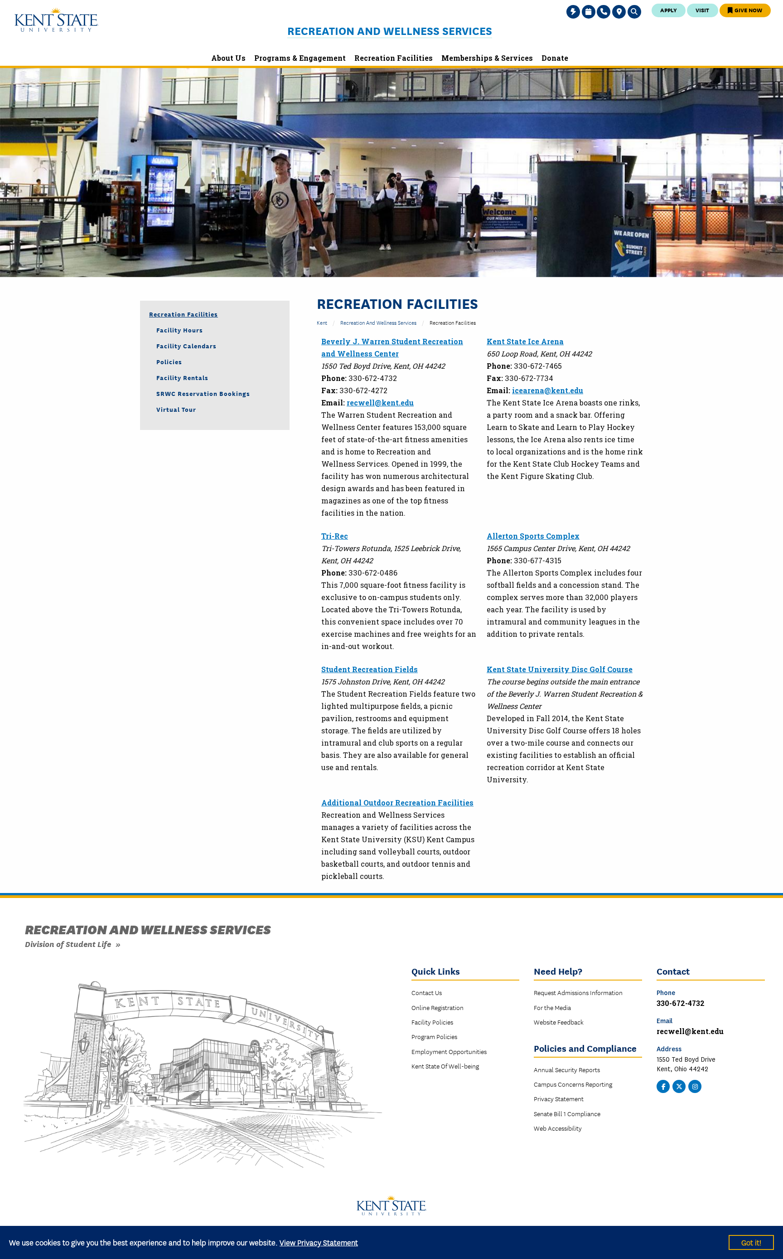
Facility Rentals (182, 377)
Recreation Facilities (183, 314)
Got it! (751, 1242)
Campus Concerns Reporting (573, 1084)
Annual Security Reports (567, 1069)
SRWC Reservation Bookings (203, 393)
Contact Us (426, 992)
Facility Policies (432, 1022)
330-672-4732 (681, 1003)
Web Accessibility (558, 1128)
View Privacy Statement (319, 1242)
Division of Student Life (68, 943)
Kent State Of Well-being (445, 1066)
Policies (169, 361)
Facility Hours (179, 330)
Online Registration (437, 1007)
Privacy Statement (559, 1098)
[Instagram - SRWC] (695, 1085)
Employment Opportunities (449, 1051)
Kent (322, 322)
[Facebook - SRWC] (663, 1085)
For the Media (552, 1007)
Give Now (747, 10)
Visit (702, 10)
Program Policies (434, 1036)
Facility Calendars (186, 346)
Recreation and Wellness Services (389, 30)
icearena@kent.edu (547, 390)
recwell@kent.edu (380, 402)
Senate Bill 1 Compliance (567, 1113)
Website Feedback (559, 1022)
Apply (668, 10)
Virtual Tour (176, 409)
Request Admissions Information (578, 992)
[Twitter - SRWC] (679, 1085)
